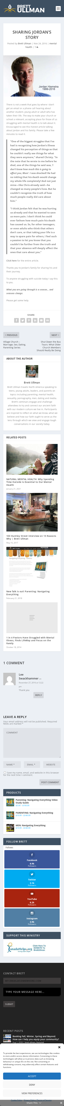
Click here (11, 260)
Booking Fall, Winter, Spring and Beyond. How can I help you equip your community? (36, 1038)
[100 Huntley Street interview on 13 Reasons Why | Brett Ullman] (32, 512)
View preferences (32, 1093)
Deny (32, 1084)
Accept (32, 1076)
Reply (38, 695)
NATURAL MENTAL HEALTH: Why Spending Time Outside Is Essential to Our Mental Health (30, 482)
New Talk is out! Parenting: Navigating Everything (28, 593)
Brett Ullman (24, 43)
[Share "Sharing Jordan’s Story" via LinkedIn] (35, 320)
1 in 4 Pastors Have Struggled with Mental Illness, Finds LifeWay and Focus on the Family (30, 640)
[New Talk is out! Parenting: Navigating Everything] (32, 567)
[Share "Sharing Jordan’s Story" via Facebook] (16, 320)
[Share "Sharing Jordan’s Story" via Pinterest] (29, 320)
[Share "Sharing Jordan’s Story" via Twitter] (23, 320)
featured (40, 1042)
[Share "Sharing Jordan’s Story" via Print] (47, 320)
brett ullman (30, 1042)
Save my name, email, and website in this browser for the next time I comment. (31, 773)
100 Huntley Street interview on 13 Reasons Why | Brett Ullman (31, 537)
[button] (59, 1047)
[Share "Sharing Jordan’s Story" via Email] (41, 320)
